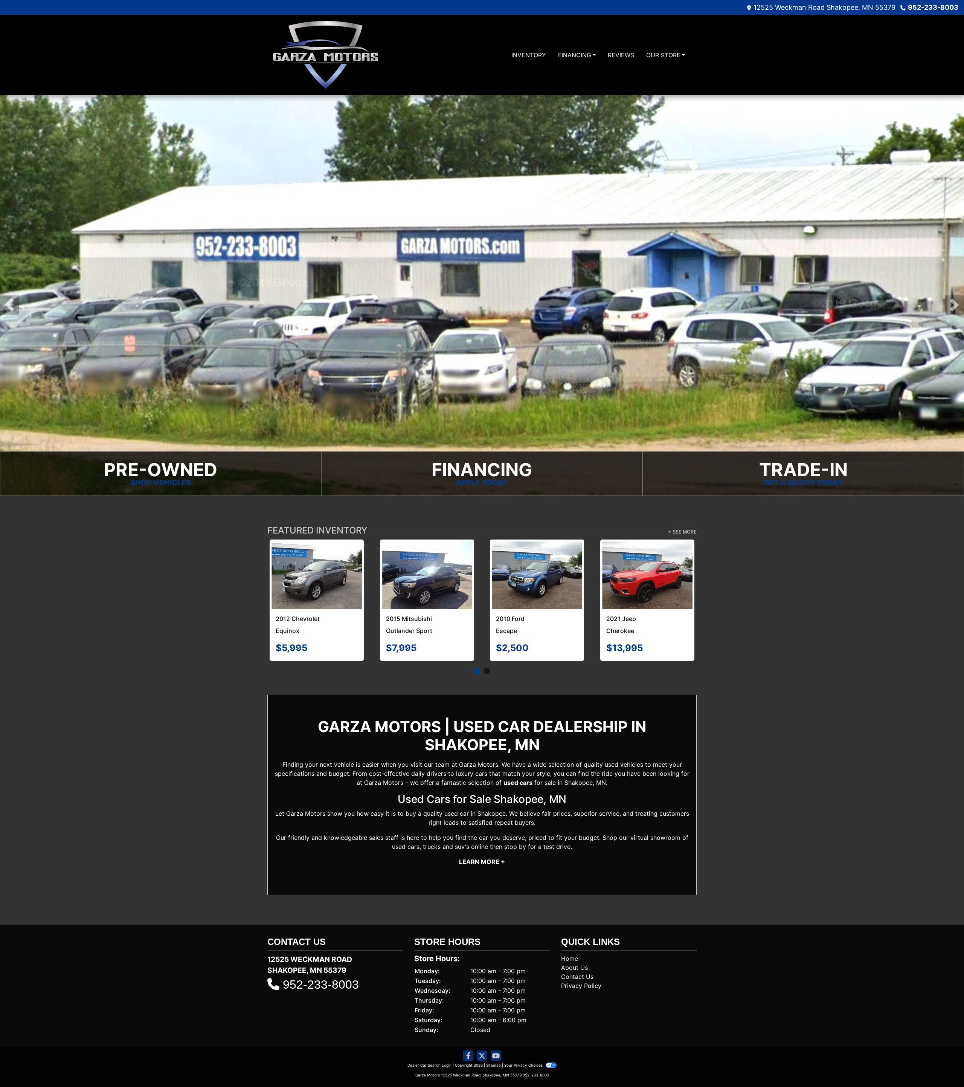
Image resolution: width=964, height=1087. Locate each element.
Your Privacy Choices (524, 1065)
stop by (515, 846)
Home (569, 958)
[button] (9, 305)
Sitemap (493, 1065)
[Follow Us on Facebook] (468, 1055)
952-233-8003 (933, 7)
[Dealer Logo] (325, 55)
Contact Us (577, 976)
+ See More (682, 532)
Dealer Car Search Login (429, 1065)
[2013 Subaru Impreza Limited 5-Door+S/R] (537, 558)
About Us (574, 967)
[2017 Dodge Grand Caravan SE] (647, 561)
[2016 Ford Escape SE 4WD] (427, 575)
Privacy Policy (581, 985)
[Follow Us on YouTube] (496, 1055)
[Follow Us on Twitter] (482, 1055)
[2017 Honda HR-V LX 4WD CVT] (317, 575)
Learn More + (482, 861)
